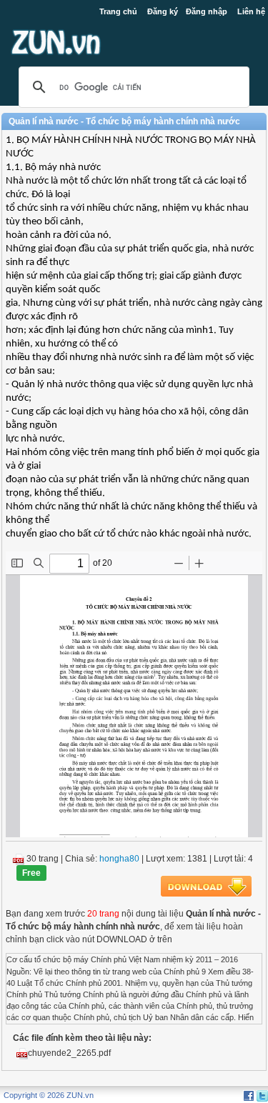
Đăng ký (162, 11)
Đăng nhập (206, 11)
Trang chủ (118, 11)
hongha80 (119, 859)
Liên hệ (251, 11)
